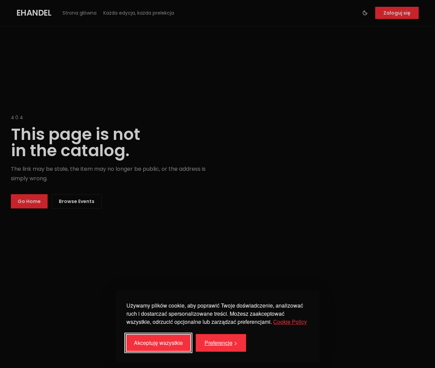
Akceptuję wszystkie (158, 343)
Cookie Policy (290, 322)
